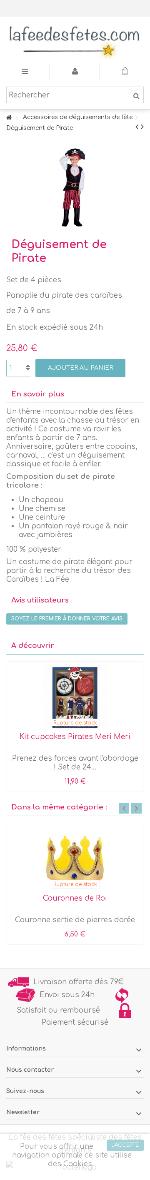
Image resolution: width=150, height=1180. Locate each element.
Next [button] (136, 808)
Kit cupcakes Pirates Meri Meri (75, 737)
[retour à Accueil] (8, 118)
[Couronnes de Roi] (75, 859)
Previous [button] (124, 808)
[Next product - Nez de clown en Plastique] (142, 127)
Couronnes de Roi (75, 898)
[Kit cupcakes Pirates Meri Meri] (75, 697)
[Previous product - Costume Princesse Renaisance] (136, 127)
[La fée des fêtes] (75, 40)
